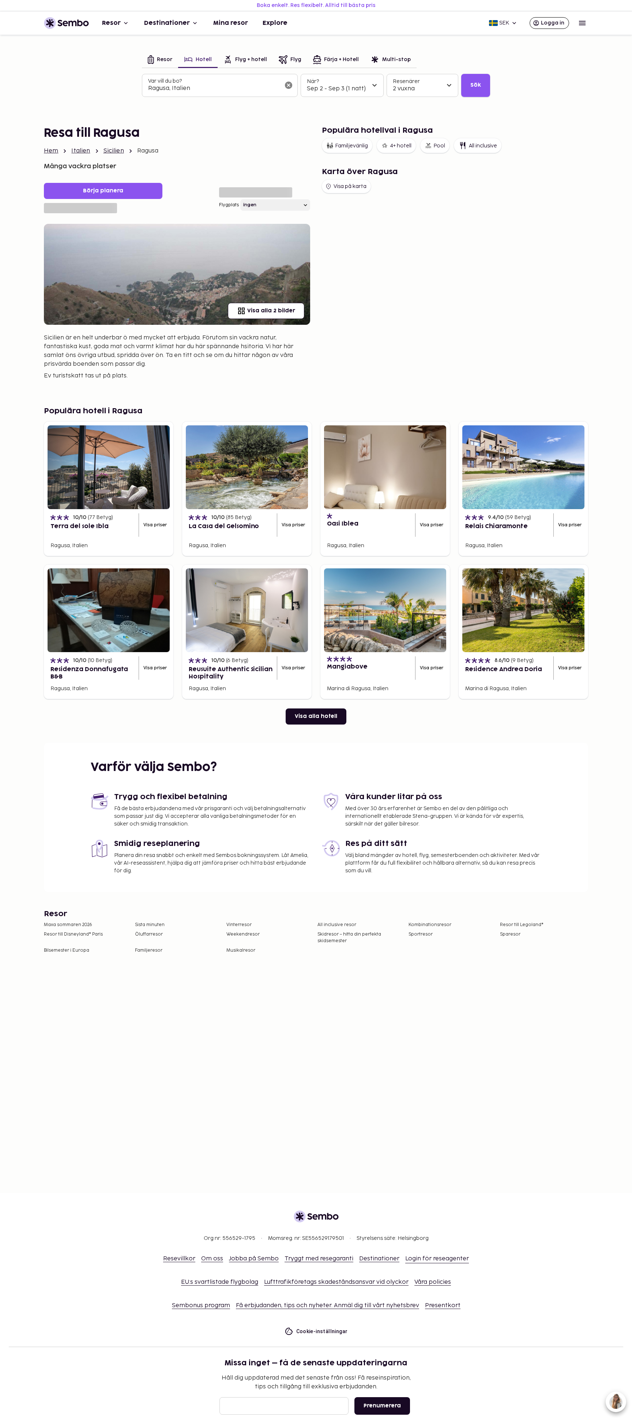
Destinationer (167, 23)
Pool (439, 146)
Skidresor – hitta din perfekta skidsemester (349, 938)
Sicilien (114, 150)
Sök (475, 85)
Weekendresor (243, 934)
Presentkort (442, 1305)
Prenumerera (382, 1405)
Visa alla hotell (316, 716)
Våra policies (432, 1282)
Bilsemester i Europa (66, 950)
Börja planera (103, 190)
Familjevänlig (351, 146)
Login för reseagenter (437, 1258)
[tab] (160, 60)
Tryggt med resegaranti (319, 1258)
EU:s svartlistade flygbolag (219, 1282)
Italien (80, 150)
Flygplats (229, 205)
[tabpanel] (316, 85)
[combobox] (214, 88)
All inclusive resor (336, 925)
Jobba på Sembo (254, 1258)
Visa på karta (350, 186)
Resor (111, 23)
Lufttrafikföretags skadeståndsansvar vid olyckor (336, 1282)
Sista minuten (150, 925)
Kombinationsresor (430, 925)
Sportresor (421, 934)
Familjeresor (148, 950)
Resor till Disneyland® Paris (73, 934)
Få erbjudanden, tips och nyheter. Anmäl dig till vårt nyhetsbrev (327, 1305)
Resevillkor (179, 1258)
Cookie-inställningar (322, 1331)
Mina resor (230, 23)
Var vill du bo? (165, 81)
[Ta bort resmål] (288, 85)
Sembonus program (201, 1305)
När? (313, 81)
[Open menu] (582, 23)
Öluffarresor (149, 934)
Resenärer (406, 81)
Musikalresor (240, 950)
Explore (275, 23)
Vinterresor (239, 925)
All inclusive (483, 146)
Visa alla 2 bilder (271, 310)
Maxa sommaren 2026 (68, 925)
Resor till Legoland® (521, 925)
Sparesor (510, 934)
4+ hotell (400, 146)
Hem (51, 150)
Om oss (212, 1258)
